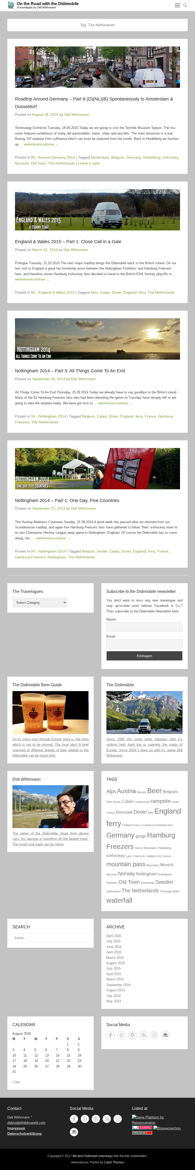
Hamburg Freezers (30, 557)
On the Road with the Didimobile (48, 4)
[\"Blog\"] (167, 1128)
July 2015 (113, 968)
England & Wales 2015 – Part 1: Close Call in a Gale (68, 241)
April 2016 (113, 952)
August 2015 (115, 963)
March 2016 (115, 958)
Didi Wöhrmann (76, 114)
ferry (142, 292)
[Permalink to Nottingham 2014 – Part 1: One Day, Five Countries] (97, 468)
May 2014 (113, 1001)
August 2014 (115, 990)
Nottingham (56, 557)
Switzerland (113, 891)
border (102, 551)
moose (167, 856)
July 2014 (113, 996)
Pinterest (121, 1035)
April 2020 (113, 936)
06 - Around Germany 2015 (53, 157)
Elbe (150, 812)
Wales (176, 891)
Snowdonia (147, 882)
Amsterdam (100, 157)
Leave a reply (89, 163)
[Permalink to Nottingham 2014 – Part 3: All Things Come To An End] (97, 339)
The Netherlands (61, 163)
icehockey (170, 157)
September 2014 (118, 985)
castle (175, 801)
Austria (126, 791)
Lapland (151, 856)
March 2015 (115, 979)
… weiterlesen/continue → (39, 144)
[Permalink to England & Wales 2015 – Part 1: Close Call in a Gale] (97, 209)
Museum (22, 163)
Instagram (154, 1035)
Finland (126, 825)
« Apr (16, 1082)
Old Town (38, 163)
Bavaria (141, 792)
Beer (94, 292)
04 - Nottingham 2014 (48, 416)
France (150, 416)
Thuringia (165, 891)
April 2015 (113, 974)
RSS (143, 1035)
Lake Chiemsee (135, 856)
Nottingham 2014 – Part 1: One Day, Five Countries (67, 500)
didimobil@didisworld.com (26, 1123)
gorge (141, 836)
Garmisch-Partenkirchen (157, 825)
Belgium (117, 157)
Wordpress (132, 1035)
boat (109, 801)
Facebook (110, 1035)
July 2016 (113, 941)
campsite (160, 801)
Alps (111, 791)
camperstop (142, 801)
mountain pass (125, 864)
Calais (105, 292)
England (130, 292)
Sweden (164, 882)
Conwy (110, 812)
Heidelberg (151, 157)
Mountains (153, 865)
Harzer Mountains (146, 847)
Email (110, 636)
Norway (126, 873)
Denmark (124, 812)
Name (111, 619)
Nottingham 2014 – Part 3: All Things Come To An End (70, 370)
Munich (166, 865)
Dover (116, 292)
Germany (133, 157)
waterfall (119, 900)
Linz (159, 856)
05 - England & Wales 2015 (53, 292)
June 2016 (114, 947)
